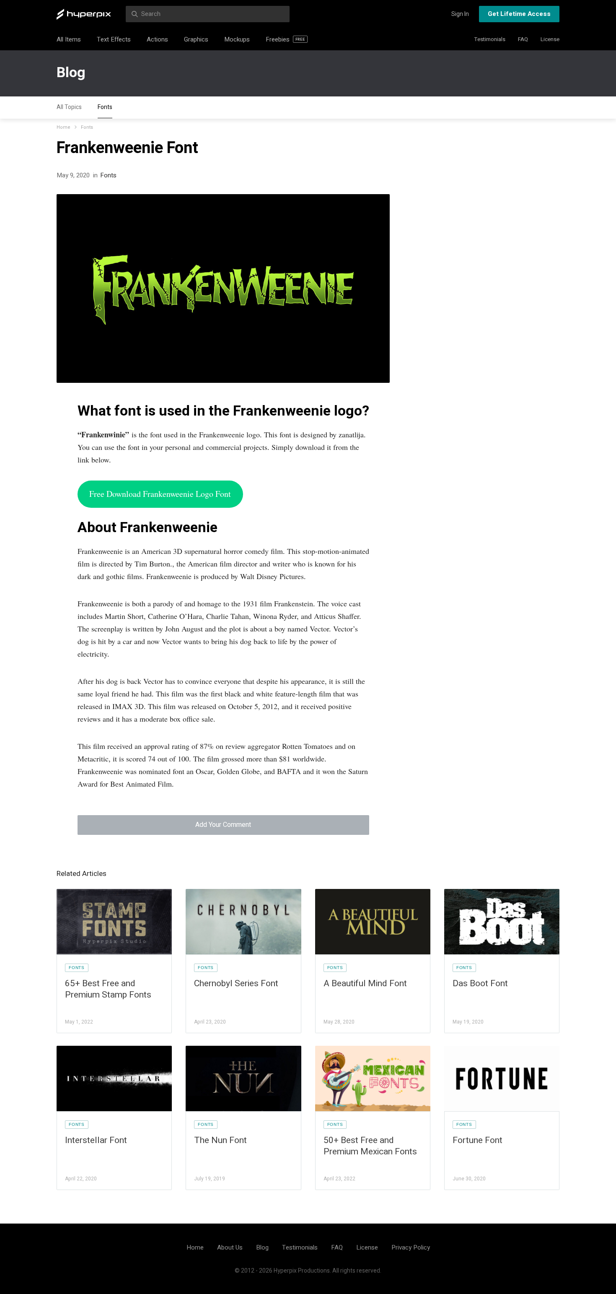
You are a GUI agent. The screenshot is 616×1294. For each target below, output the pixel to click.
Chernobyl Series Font (236, 983)
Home (63, 127)
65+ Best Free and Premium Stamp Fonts (108, 989)
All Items (69, 39)
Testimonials (489, 39)
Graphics (196, 39)
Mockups (237, 39)
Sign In (460, 14)
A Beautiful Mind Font (365, 983)
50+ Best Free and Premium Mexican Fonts (370, 1146)
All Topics (69, 107)
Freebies (285, 39)
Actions (157, 39)
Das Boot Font (480, 983)
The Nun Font (220, 1140)
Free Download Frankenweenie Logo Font (160, 493)
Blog (71, 72)
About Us (230, 1247)
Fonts (105, 107)
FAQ (523, 39)
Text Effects (114, 39)
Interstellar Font (96, 1140)
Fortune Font (477, 1140)
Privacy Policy (410, 1247)
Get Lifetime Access (519, 13)
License (550, 39)
